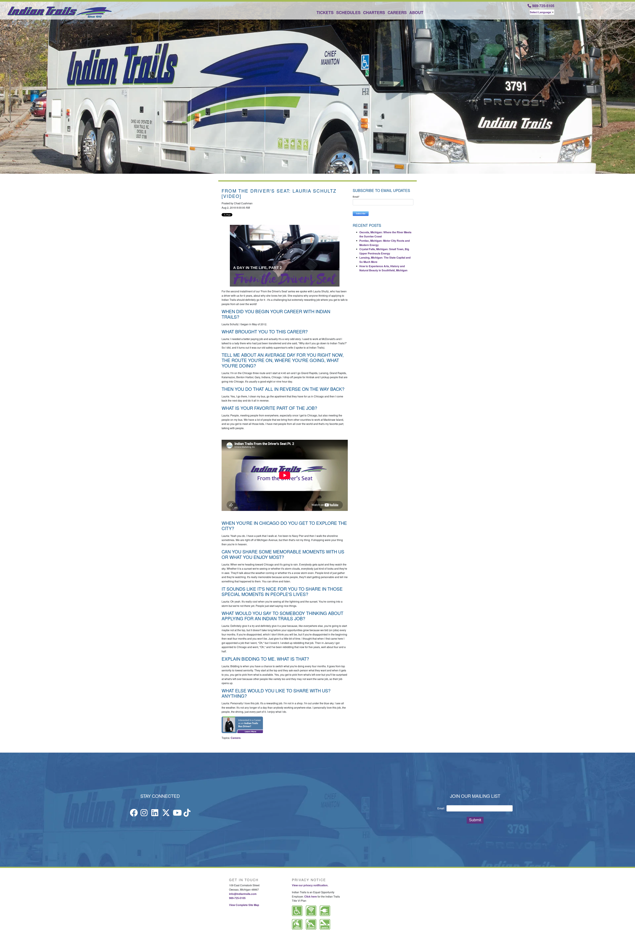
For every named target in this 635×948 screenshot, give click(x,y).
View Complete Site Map (244, 905)
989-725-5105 (542, 5)
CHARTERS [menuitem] (374, 12)
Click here (310, 896)
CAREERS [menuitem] (397, 12)
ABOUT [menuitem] (416, 12)
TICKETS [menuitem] (325, 12)
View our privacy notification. (310, 885)
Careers (236, 738)
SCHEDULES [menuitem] (348, 12)
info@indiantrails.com (242, 894)
